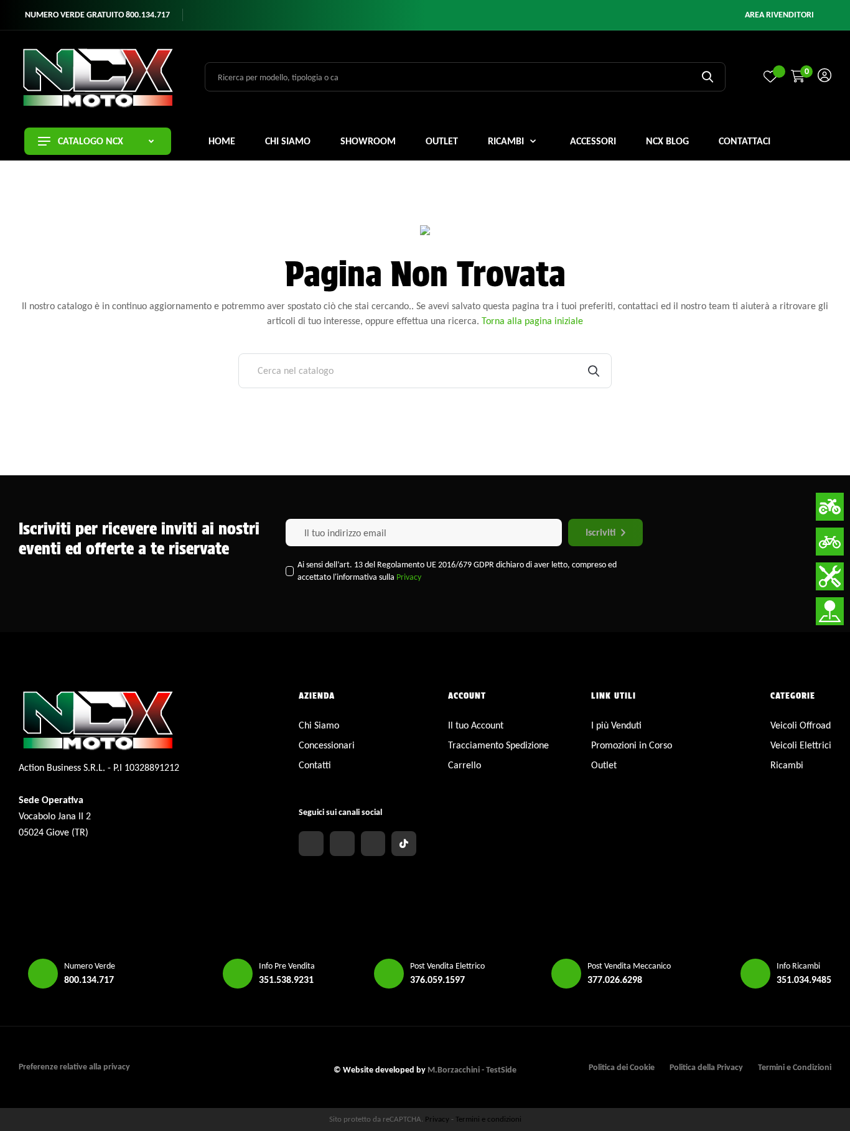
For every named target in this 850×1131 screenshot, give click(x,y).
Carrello (464, 765)
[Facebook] (311, 843)
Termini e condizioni (488, 1119)
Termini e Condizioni (794, 1067)
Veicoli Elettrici (800, 745)
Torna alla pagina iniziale (532, 321)
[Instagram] (342, 843)
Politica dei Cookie (622, 1067)
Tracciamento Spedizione (498, 745)
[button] (779, 15)
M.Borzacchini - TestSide (471, 1069)
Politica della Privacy (706, 1067)
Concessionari (327, 745)
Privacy (408, 577)
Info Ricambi (798, 966)
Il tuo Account (475, 725)
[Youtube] (373, 843)
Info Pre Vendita (287, 966)
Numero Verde (89, 966)
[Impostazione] (824, 77)
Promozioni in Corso (631, 745)
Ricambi (786, 765)
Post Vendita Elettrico (447, 966)
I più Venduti (616, 725)
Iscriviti (600, 532)
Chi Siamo (319, 725)
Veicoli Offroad (800, 725)
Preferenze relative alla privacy (74, 1066)
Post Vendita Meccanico (629, 966)
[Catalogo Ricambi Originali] (830, 576)
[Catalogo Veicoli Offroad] (830, 507)
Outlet (604, 765)
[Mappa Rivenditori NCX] (830, 611)
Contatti (315, 765)
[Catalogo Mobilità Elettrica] (830, 542)
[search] (707, 76)
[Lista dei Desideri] (770, 76)
